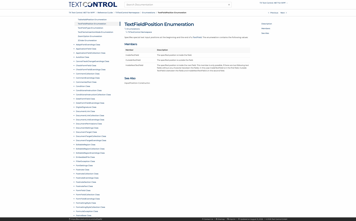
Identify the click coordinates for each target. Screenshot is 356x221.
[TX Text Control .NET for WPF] (93, 4)
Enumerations (148, 12)
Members (265, 28)
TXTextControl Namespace (127, 12)
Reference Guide (105, 12)
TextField (197, 37)
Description (266, 24)
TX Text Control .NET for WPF (82, 12)
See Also (265, 33)
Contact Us (208, 219)
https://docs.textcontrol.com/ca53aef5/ (86, 219)
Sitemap (221, 219)
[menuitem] (263, 3)
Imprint (232, 219)
